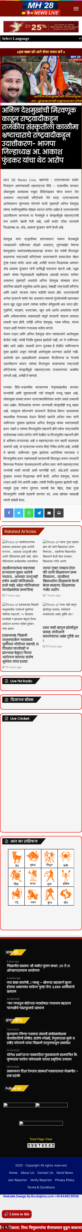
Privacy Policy (64, 1180)
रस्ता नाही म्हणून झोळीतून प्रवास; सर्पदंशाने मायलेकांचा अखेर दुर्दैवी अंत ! (61, 634)
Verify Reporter (41, 1180)
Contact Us (45, 1172)
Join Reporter (17, 1180)
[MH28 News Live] (41, 8)
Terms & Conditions (41, 1187)
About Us (27, 1172)
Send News (64, 1172)
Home (13, 1172)
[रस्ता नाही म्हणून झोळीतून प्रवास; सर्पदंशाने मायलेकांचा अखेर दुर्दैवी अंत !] (61, 612)
